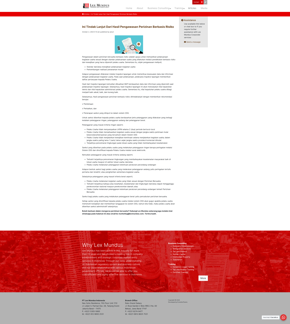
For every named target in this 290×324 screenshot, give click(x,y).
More (203, 278)
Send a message (193, 42)
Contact (196, 2)
